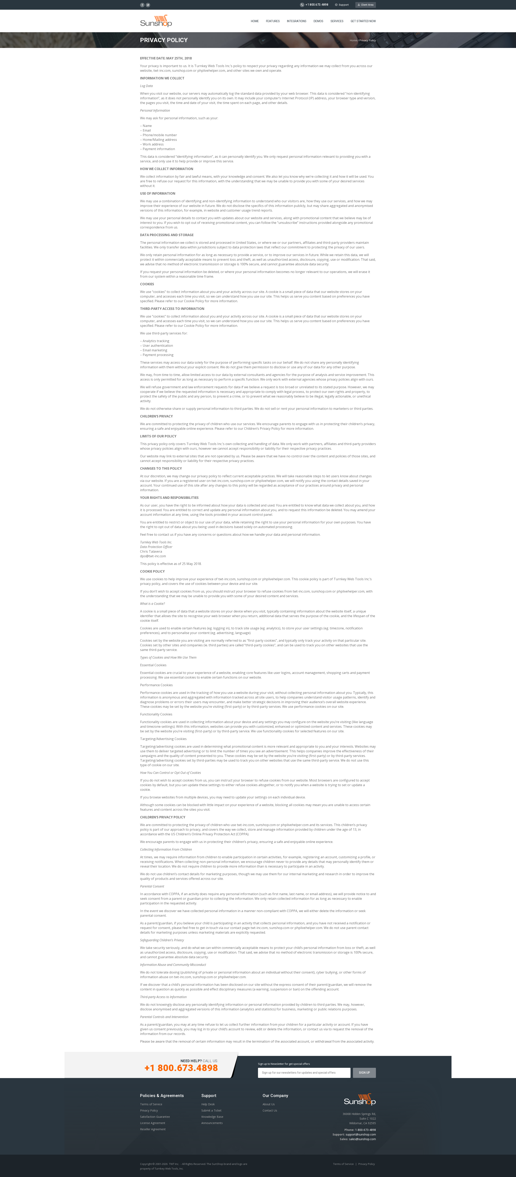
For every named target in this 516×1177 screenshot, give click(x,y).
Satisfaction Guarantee (155, 1117)
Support (344, 4)
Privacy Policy (149, 1110)
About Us (269, 1104)
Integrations (296, 21)
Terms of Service (151, 1104)
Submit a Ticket (211, 1110)
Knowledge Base (212, 1117)
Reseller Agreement (153, 1129)
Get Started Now (363, 21)
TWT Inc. (174, 1164)
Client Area (366, 4)
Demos (318, 21)
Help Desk (208, 1104)
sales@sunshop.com (362, 1139)
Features (273, 21)
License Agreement (152, 1123)
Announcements (212, 1123)
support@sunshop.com (361, 1134)
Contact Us (270, 1110)
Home (255, 21)
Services (337, 21)
